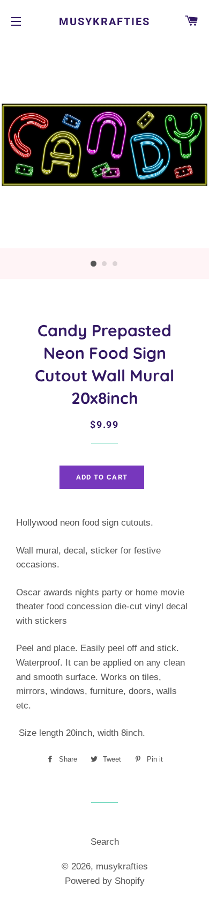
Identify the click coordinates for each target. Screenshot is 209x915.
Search (105, 842)
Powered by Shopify (105, 881)
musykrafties (104, 21)
